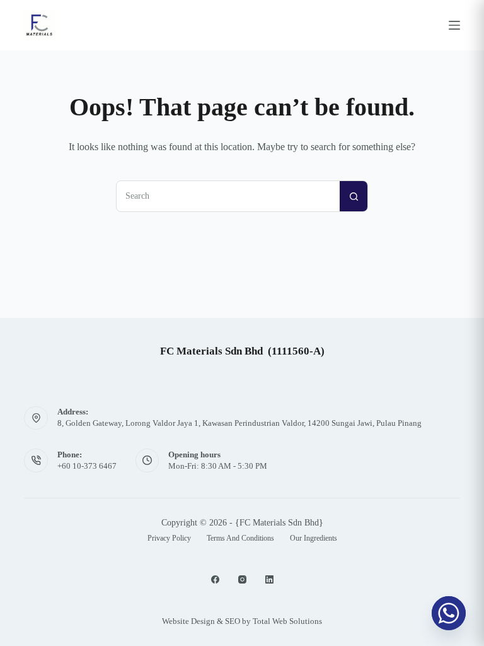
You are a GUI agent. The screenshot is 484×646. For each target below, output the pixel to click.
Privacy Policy (169, 538)
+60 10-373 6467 (87, 466)
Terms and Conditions (240, 538)
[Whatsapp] (449, 613)
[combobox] (228, 196)
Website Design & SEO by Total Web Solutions (242, 621)
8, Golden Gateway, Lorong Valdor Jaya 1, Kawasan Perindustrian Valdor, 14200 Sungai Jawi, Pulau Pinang (239, 423)
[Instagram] (242, 579)
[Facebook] (215, 579)
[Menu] (454, 25)
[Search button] (353, 196)
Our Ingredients (313, 538)
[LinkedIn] (269, 579)
